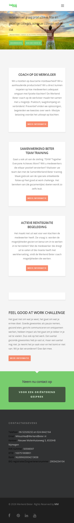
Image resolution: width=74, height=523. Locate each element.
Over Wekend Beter (16, 43)
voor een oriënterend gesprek (37, 394)
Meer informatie (37, 124)
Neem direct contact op (33, 43)
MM (56, 504)
